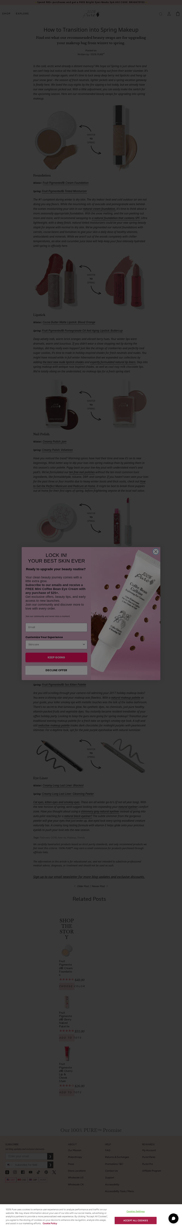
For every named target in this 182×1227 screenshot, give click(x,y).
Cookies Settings (136, 1211)
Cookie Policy (50, 1223)
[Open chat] (173, 1218)
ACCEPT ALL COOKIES (135, 1220)
